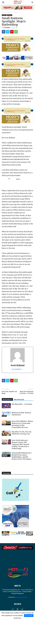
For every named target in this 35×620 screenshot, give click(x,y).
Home (3, 12)
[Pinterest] (12, 32)
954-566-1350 (20, 343)
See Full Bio (16, 369)
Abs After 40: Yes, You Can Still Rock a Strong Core (21, 433)
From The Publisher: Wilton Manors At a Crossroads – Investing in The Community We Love (22, 424)
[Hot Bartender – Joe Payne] (6, 405)
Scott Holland (7, 27)
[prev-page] (3, 463)
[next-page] (6, 463)
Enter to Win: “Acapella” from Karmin (9, 392)
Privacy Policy (27, 591)
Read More (17, 618)
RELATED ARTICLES (7, 399)
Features (9, 12)
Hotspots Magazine (17, 593)
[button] (3, 2)
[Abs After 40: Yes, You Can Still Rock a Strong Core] (6, 433)
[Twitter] (8, 32)
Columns (10, 15)
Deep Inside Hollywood (4, 456)
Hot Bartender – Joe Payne (22, 404)
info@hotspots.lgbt (21, 597)
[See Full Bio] (22, 369)
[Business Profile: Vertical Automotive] (6, 414)
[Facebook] (3, 32)
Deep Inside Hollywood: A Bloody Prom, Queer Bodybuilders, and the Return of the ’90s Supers (21, 456)
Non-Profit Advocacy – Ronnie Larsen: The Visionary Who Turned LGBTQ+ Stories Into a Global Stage (20, 444)
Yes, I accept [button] (28, 615)
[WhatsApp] (16, 32)
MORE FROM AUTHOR (19, 399)
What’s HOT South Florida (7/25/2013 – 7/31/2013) (26, 392)
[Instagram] (17, 609)
